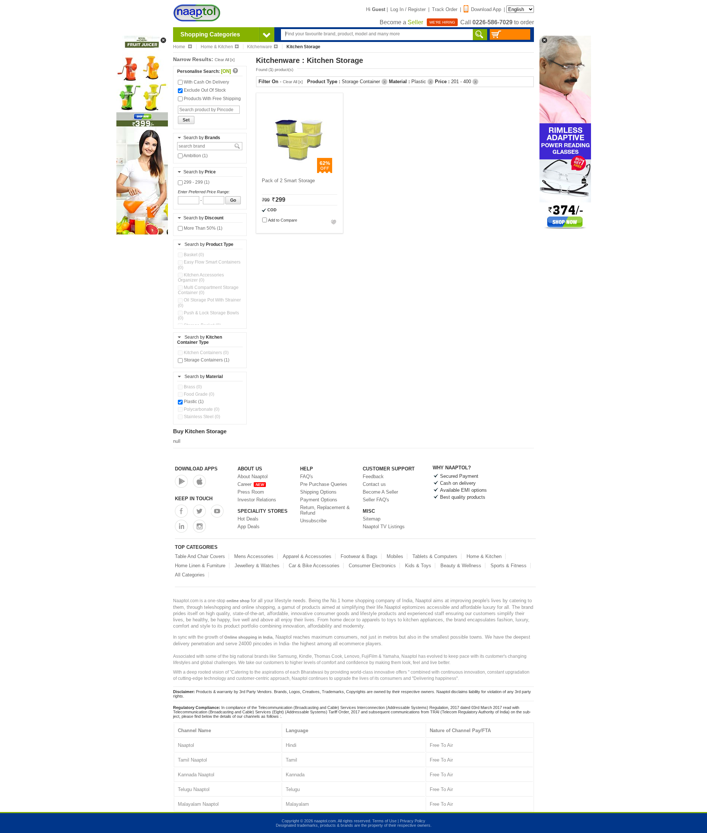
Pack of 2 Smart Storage (288, 180)
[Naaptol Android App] (181, 481)
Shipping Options (318, 492)
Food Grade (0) (198, 394)
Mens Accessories (254, 556)
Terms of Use (384, 821)
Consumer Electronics (372, 565)
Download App (486, 9)
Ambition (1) (195, 155)
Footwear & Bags (359, 556)
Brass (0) (192, 386)
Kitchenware (259, 46)
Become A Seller (380, 492)
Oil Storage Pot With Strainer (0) (209, 302)
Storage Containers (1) (206, 360)
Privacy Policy (412, 821)
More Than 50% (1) (202, 228)
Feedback (373, 476)
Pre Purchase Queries (323, 484)
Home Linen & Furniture (200, 565)
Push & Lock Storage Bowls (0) (208, 315)
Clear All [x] (225, 59)
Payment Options (318, 499)
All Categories (190, 575)
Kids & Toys (418, 565)
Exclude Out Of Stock (204, 90)
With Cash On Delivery (206, 82)
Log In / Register (408, 9)
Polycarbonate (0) (201, 409)
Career (251, 484)
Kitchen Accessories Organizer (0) (201, 277)
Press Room (251, 492)
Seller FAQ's (376, 499)
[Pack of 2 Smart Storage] (296, 171)
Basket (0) (193, 254)
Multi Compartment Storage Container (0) (208, 290)
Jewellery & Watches (257, 565)
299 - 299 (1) (196, 182)
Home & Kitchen (217, 46)
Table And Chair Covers (200, 556)
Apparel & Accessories (307, 556)
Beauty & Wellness (460, 565)
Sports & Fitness (508, 565)
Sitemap (371, 519)
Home (179, 46)
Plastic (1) (193, 401)
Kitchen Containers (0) (206, 352)
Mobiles (395, 556)
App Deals (249, 526)
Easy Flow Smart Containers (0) (209, 265)
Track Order (444, 9)
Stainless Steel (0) (201, 416)
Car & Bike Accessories (314, 565)
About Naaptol (253, 476)
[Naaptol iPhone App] (199, 481)
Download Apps (196, 469)
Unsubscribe (313, 520)
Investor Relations (257, 499)
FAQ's (306, 476)
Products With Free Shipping (212, 98)
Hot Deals (248, 519)
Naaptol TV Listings (384, 526)
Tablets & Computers (434, 556)
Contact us (374, 484)
